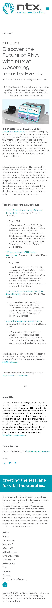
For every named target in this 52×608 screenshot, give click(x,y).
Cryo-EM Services (10, 556)
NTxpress (6, 548)
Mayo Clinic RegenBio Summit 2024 (23, 321)
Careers (6, 571)
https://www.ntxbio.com (13, 435)
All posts (8, 33)
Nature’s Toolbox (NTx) (13, 132)
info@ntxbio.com (10, 362)
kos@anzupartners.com (38, 451)
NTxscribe (7, 544)
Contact (6, 575)
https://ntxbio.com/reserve (15, 375)
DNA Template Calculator (14, 579)
